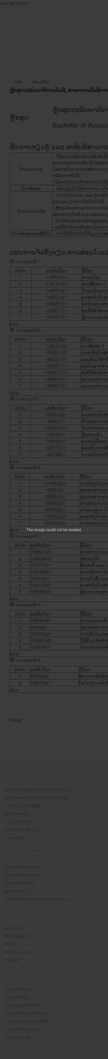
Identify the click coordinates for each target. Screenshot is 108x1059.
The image (35, 529)
